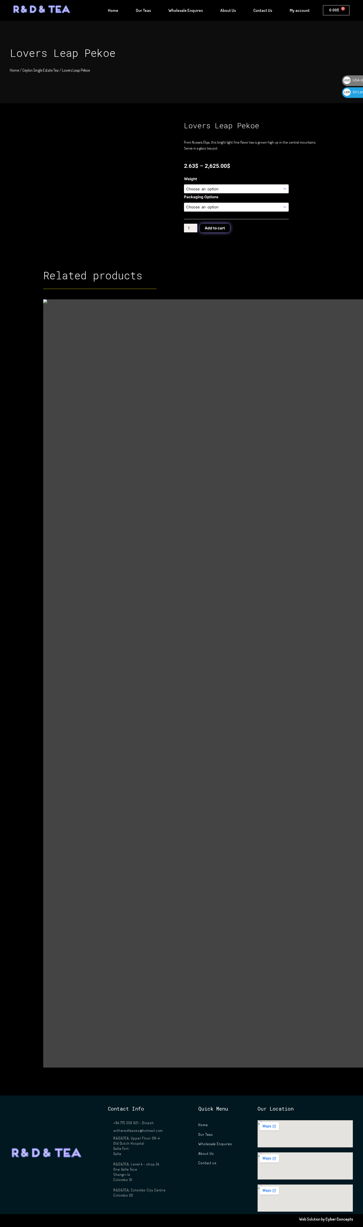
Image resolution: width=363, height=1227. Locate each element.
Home (113, 10)
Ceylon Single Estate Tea (40, 70)
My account (300, 10)
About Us (228, 10)
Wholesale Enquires (185, 10)
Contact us (207, 1163)
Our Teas (143, 10)
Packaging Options (201, 197)
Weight (190, 178)
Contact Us (262, 10)
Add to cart (215, 228)
